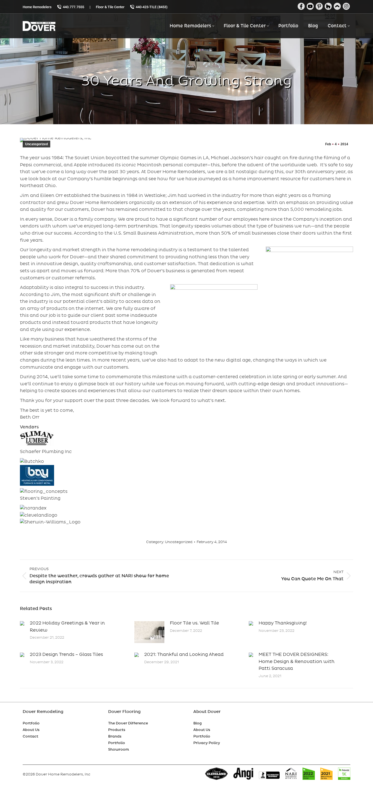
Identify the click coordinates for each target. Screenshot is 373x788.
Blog (197, 723)
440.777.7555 (73, 7)
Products (116, 730)
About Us (31, 730)
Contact (30, 736)
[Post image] (22, 623)
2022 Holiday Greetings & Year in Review (67, 626)
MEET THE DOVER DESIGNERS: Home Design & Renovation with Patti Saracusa (296, 661)
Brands (115, 736)
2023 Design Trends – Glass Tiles (66, 654)
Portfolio (31, 723)
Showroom (118, 749)
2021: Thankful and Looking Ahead (184, 654)
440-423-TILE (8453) (152, 7)
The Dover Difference (128, 723)
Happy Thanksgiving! (283, 623)
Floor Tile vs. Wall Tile (194, 623)
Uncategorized (36, 144)
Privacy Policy (206, 743)
